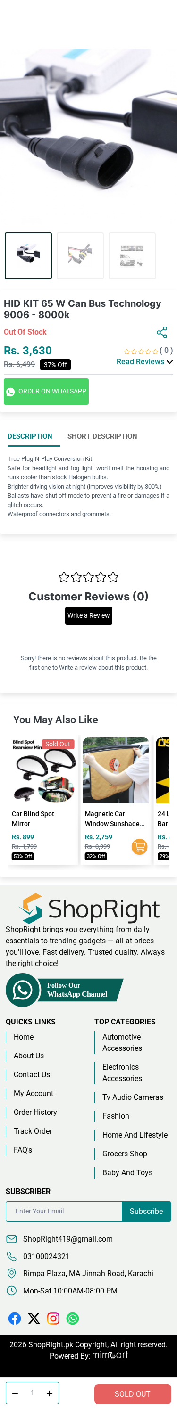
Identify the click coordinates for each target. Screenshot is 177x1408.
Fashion (115, 1116)
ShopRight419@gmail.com (67, 1239)
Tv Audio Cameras (132, 1097)
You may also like (55, 720)
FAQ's (23, 1150)
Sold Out (133, 1394)
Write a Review (88, 616)
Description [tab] (30, 436)
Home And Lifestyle (135, 1134)
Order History (35, 1112)
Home (24, 1036)
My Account (33, 1093)
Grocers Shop (124, 1153)
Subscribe (146, 1211)
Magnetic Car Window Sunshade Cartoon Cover (39, 823)
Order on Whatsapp (51, 391)
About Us (29, 1055)
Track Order (33, 1131)
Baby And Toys (127, 1172)
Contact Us (32, 1074)
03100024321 (45, 1256)
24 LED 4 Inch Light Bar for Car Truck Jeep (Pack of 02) (113, 823)
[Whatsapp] (73, 1318)
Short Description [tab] (102, 436)
